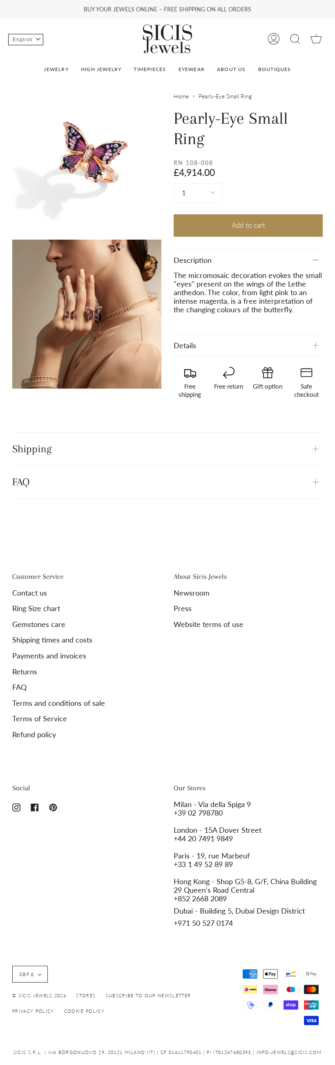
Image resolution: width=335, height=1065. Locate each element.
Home (181, 96)
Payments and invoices (49, 655)
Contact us (29, 593)
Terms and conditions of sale (58, 703)
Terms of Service (39, 718)
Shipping (31, 449)
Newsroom (192, 593)
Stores (86, 995)
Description (193, 260)
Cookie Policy (84, 1011)
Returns (24, 671)
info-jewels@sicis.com (289, 1052)
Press (183, 608)
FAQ (20, 482)
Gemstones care (38, 624)
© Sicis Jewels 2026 (39, 995)
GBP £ (26, 974)
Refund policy (34, 734)
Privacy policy (33, 1011)
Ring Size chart (36, 608)
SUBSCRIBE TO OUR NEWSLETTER (148, 995)
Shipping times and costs (52, 640)
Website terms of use (208, 624)
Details (185, 345)
